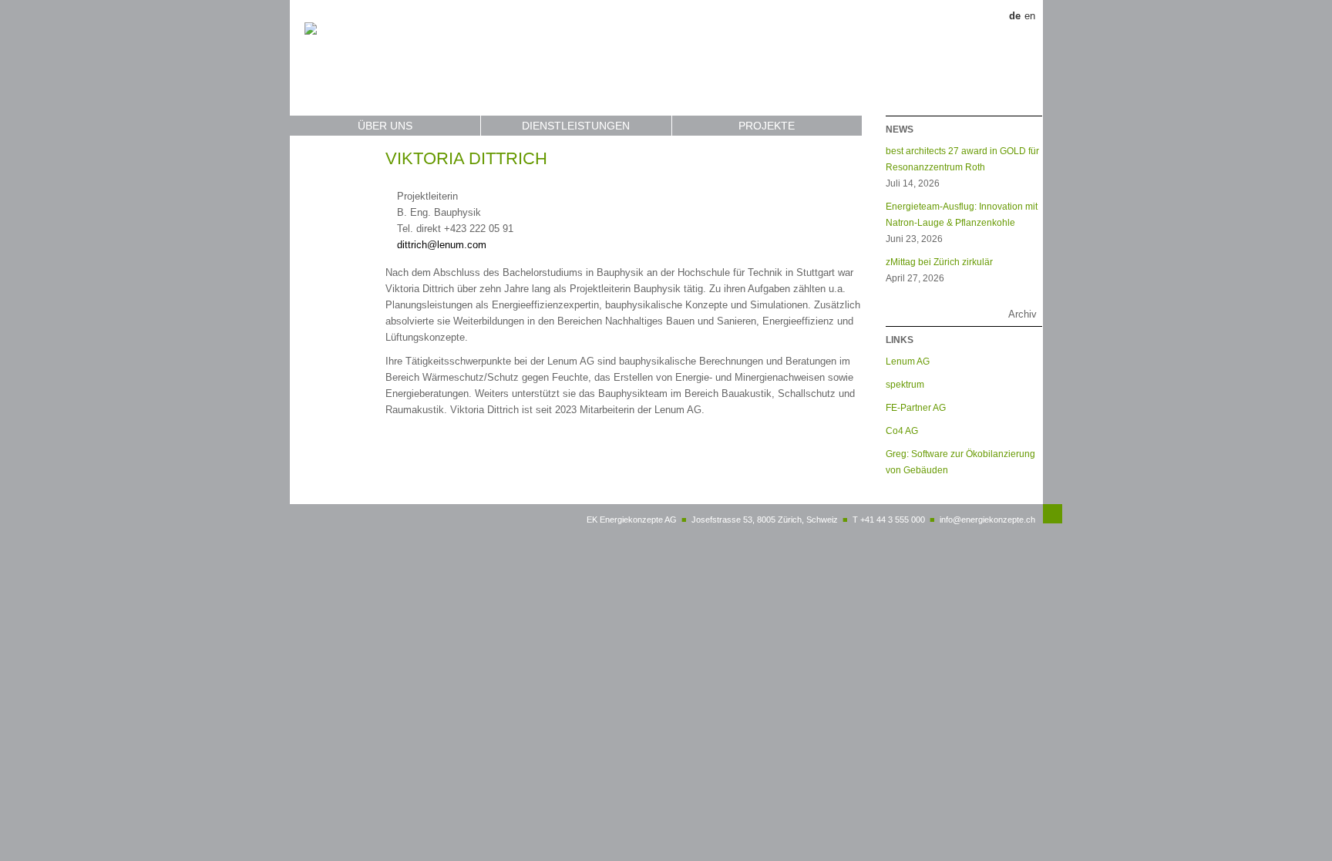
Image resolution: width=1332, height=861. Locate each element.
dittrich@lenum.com (441, 245)
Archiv (1022, 314)
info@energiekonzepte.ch (987, 519)
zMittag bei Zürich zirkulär (939, 262)
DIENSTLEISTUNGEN (576, 125)
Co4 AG (902, 430)
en (1029, 16)
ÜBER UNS (385, 125)
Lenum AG (908, 361)
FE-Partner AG (916, 407)
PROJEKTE (766, 125)
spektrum (905, 384)
